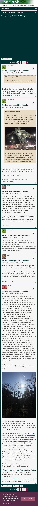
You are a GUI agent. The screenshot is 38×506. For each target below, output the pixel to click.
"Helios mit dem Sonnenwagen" (8, 181)
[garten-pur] (17, 3)
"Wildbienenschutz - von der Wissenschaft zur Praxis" (18, 470)
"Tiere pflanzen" (27, 433)
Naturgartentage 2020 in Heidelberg (13, 16)
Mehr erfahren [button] (7, 503)
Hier (9, 95)
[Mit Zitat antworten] (33, 68)
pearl (8, 185)
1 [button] (20, 62)
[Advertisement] (19, 36)
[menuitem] (7, 8)
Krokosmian (10, 65)
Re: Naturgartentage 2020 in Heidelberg (15, 71)
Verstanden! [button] (28, 499)
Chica (9, 285)
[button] (18, 62)
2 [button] (22, 62)
